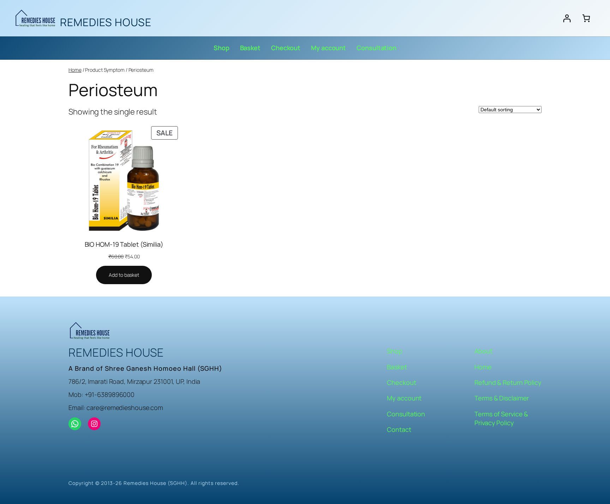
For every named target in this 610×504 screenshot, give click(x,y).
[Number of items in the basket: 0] (586, 18)
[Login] (566, 18)
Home (75, 69)
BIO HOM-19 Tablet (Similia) (124, 244)
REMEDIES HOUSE (105, 22)
